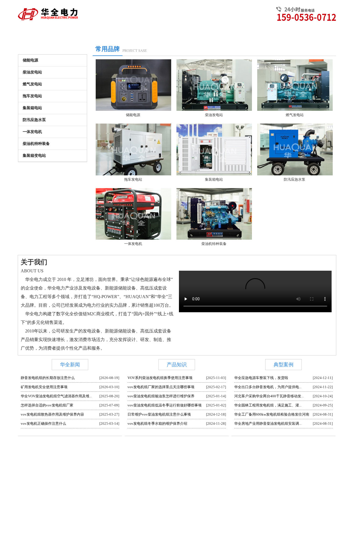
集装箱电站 (32, 108)
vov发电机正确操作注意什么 (43, 423)
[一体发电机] (134, 239)
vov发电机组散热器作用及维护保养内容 (52, 414)
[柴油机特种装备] (215, 239)
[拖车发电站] (134, 175)
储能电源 (30, 60)
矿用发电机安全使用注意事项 (44, 387)
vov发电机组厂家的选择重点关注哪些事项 (160, 387)
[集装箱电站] (215, 175)
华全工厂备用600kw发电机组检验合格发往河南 (271, 414)
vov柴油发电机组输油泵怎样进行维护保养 (160, 396)
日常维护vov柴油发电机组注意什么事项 (159, 414)
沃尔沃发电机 (136, 454)
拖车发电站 (32, 96)
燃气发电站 (32, 84)
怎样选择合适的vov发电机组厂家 (47, 405)
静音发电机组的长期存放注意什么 (48, 378)
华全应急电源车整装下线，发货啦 (261, 378)
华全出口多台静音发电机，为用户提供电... (267, 387)
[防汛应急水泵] (295, 175)
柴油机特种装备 (36, 144)
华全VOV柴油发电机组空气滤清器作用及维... (56, 396)
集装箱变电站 (34, 155)
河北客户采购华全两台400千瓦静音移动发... (269, 396)
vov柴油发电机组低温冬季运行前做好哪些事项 (164, 405)
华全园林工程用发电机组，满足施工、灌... (267, 405)
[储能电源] (134, 110)
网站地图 (247, 454)
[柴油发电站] (215, 110)
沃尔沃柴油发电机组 (190, 454)
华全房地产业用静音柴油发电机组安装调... (267, 423)
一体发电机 (32, 132)
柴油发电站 (32, 72)
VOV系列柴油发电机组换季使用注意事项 (159, 378)
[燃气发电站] (295, 110)
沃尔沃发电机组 (160, 454)
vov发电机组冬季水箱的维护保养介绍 (157, 423)
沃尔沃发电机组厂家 (223, 454)
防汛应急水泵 (34, 120)
